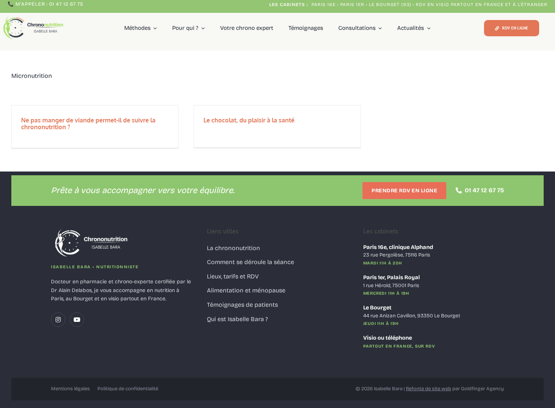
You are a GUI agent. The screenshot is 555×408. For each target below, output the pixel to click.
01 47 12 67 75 (484, 190)
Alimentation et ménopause (246, 290)
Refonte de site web (428, 389)
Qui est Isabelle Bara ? (237, 319)
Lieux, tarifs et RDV (233, 276)
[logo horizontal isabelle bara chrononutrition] (34, 17)
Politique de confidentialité (127, 389)
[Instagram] (58, 319)
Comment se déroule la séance (250, 262)
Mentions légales (70, 389)
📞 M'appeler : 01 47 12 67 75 (45, 4)
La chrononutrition (233, 248)
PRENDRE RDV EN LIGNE (404, 190)
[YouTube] (77, 319)
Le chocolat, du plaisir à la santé (249, 120)
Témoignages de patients (242, 304)
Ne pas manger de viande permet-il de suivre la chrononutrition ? (88, 123)
